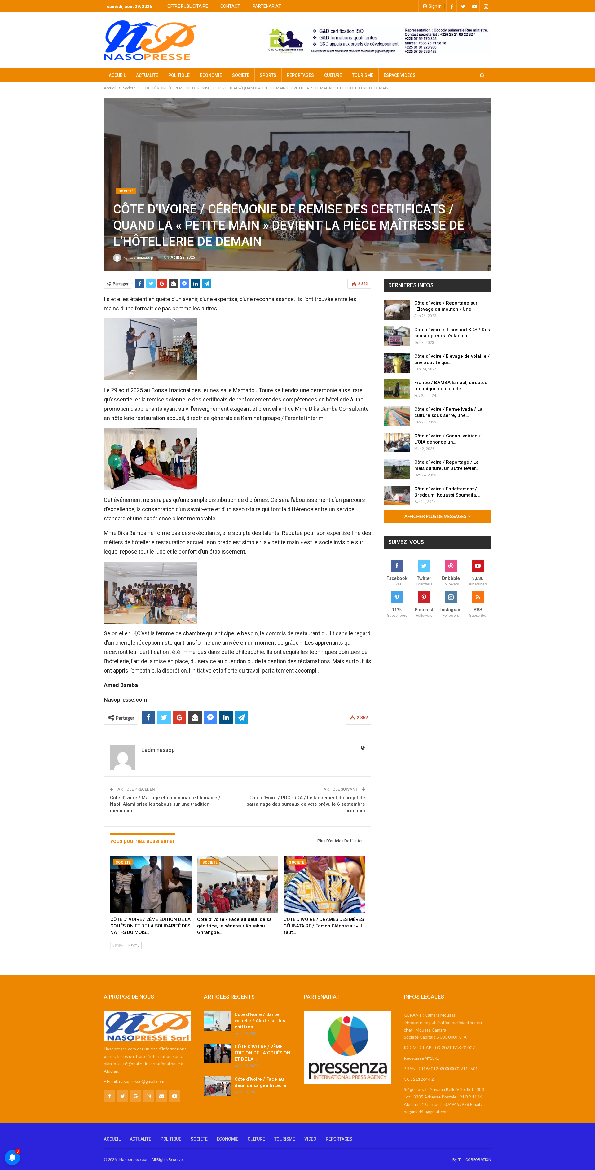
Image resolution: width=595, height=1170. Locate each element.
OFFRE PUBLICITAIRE (187, 6)
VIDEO (310, 1139)
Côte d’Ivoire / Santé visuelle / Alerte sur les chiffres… (260, 1021)
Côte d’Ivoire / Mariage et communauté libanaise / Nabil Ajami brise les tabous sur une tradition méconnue (165, 804)
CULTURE (333, 75)
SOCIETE (240, 75)
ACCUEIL (117, 75)
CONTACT (230, 6)
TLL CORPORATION (474, 1159)
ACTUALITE (147, 75)
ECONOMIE (211, 75)
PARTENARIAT (267, 6)
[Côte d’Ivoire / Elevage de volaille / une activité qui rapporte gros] (397, 363)
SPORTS (268, 75)
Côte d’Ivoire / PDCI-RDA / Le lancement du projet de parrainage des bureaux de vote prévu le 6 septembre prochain (305, 804)
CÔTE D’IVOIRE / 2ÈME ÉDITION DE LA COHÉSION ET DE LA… (262, 1053)
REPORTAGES (300, 75)
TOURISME (362, 75)
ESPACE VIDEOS (400, 75)
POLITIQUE (179, 75)
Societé (126, 191)
